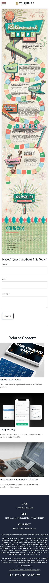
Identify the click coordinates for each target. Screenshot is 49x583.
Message (5, 294)
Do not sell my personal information (36, 562)
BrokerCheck (44, 534)
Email (4, 279)
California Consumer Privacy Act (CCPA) (16, 560)
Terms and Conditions (25, 569)
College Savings (8, 429)
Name (4, 264)
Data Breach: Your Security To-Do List (19, 479)
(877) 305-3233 (27, 508)
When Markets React (10, 379)
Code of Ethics (13, 569)
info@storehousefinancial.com (24, 528)
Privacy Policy (36, 569)
